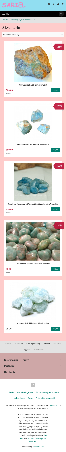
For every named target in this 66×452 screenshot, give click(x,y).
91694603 (54, 405)
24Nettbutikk (38, 446)
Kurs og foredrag (33, 344)
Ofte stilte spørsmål (45, 398)
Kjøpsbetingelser (25, 392)
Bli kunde (19, 344)
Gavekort (57, 344)
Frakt (11, 392)
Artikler (47, 344)
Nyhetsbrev (19, 398)
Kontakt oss (38, 350)
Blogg (30, 398)
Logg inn (26, 350)
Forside (5, 20)
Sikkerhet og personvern (48, 392)
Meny (8, 14)
